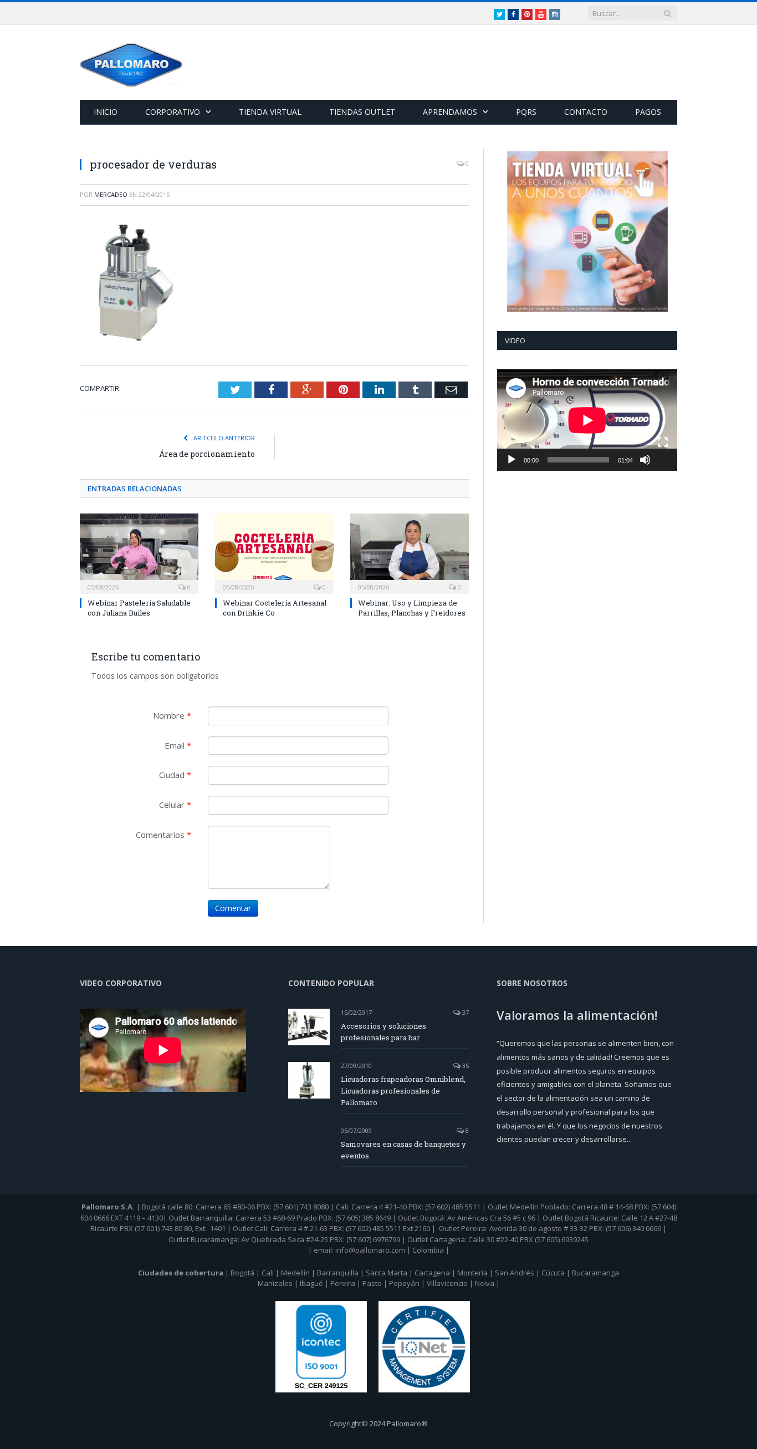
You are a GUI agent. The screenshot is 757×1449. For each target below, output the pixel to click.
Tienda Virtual (270, 111)
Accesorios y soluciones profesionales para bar (383, 1032)
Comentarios (163, 834)
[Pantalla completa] (662, 442)
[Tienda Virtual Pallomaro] (587, 231)
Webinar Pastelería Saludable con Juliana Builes (139, 608)
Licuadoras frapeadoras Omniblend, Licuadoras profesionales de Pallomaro (403, 1090)
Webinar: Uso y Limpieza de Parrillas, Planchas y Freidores (412, 608)
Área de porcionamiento (207, 454)
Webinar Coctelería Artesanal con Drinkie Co (274, 608)
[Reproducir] (511, 459)
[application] (587, 420)
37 (465, 1012)
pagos (648, 111)
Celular (175, 804)
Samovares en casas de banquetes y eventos (403, 1150)
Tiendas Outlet (362, 111)
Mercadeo (110, 194)
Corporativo (172, 111)
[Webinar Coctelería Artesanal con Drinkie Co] (274, 552)
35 (465, 1065)
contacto (585, 111)
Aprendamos (450, 111)
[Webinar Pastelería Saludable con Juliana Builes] (139, 552)
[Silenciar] (645, 459)
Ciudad (175, 774)
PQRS (526, 111)
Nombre (172, 715)
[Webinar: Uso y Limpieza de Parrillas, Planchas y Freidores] (409, 552)
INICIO (105, 111)
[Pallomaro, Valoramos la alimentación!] (131, 62)
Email (178, 745)
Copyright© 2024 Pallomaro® (378, 1423)
